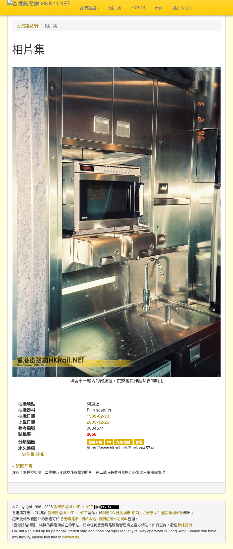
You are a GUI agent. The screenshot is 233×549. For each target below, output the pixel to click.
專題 (158, 8)
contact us (70, 536)
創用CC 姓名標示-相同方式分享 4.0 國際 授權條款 (142, 512)
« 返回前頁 (22, 466)
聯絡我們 (184, 524)
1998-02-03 (98, 416)
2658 (91, 434)
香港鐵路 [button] (87, 8)
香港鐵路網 (27, 25)
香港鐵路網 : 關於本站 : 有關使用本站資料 (94, 518)
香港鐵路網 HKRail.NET (73, 506)
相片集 (115, 8)
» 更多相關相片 (32, 454)
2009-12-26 (98, 422)
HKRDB (137, 8)
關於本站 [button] (180, 8)
